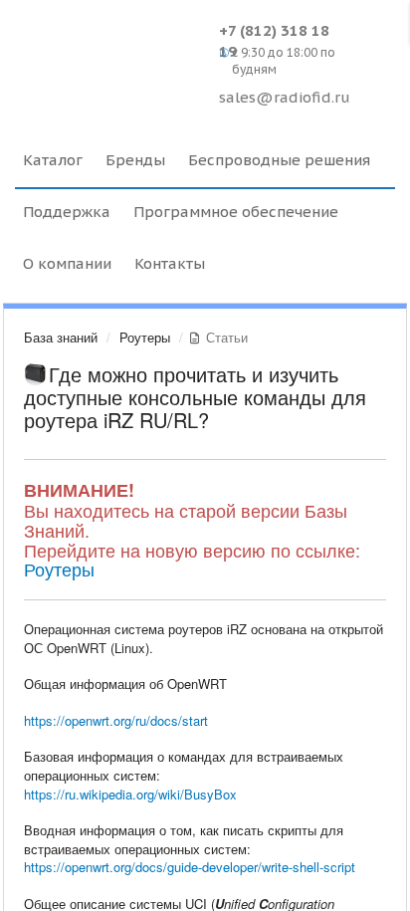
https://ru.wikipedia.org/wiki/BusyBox (130, 794)
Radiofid (112, 50)
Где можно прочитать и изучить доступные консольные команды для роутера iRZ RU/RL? (195, 396)
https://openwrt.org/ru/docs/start (116, 720)
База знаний (61, 337)
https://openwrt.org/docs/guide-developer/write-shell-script (189, 866)
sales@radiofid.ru (284, 97)
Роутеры (144, 337)
